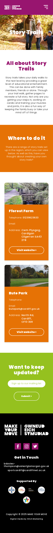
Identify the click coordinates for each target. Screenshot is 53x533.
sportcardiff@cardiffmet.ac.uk (27, 470)
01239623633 (31, 217)
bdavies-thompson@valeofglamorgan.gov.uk (26, 465)
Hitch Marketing (35, 519)
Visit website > (26, 250)
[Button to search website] (26, 8)
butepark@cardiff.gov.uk (24, 309)
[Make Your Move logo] (26, 430)
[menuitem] (12, 8)
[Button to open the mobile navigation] (45, 7)
